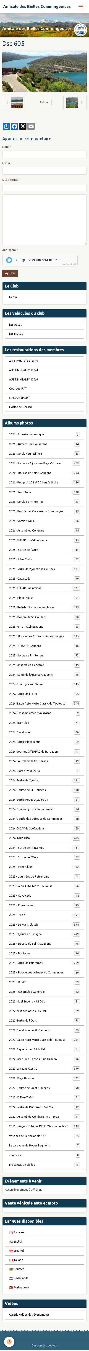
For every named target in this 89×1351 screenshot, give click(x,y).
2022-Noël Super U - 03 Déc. (44, 1001)
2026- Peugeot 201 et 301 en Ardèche (44, 482)
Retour (44, 102)
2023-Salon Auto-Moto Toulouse (44, 886)
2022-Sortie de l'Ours (44, 1020)
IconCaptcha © (69, 264)
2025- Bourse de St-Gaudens (44, 617)
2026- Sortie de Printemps (44, 501)
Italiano (18, 1259)
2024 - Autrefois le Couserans (44, 761)
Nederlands (20, 1278)
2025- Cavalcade (44, 578)
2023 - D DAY (44, 982)
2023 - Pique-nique (44, 905)
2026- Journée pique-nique (44, 434)
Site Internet (10, 179)
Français (18, 1232)
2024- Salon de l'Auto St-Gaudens (44, 674)
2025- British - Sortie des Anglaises (44, 607)
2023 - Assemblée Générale (44, 991)
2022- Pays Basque (44, 1078)
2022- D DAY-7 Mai (44, 1097)
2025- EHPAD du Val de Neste (44, 540)
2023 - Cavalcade (44, 895)
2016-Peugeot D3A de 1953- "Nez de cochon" (44, 1126)
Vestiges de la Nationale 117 (44, 1135)
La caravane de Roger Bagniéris (44, 1145)
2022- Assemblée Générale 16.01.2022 (44, 1116)
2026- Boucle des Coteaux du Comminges (44, 511)
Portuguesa (21, 1287)
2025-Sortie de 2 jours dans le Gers (44, 569)
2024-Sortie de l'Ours (44, 694)
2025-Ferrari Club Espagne (44, 626)
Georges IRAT (18, 388)
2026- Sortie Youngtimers (44, 453)
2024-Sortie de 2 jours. (44, 780)
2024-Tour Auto (44, 837)
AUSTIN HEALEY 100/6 (23, 379)
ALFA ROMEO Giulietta (23, 361)
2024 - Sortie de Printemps (44, 847)
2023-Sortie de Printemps (44, 962)
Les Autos (15, 324)
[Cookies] (9, 1342)
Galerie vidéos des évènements (29, 1314)
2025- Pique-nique (44, 597)
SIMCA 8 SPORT (19, 397)
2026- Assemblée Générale (44, 530)
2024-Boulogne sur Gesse (44, 684)
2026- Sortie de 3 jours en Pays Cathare (44, 463)
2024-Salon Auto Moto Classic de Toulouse (44, 703)
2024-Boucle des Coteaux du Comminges (44, 818)
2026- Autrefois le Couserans (44, 444)
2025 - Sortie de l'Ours (44, 549)
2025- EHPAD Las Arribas (44, 588)
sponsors (44, 1155)
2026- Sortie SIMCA (44, 520)
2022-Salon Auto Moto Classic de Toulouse (44, 1039)
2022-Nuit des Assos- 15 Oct (44, 1011)
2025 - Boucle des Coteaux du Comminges (44, 636)
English (18, 1241)
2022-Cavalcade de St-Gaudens (44, 1030)
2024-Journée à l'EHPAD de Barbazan (44, 751)
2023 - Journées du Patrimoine (44, 876)
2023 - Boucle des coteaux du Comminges (44, 972)
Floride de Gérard (20, 406)
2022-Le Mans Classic (44, 1068)
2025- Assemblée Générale (44, 664)
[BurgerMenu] (81, 6)
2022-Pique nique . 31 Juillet (44, 1049)
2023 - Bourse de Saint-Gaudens (44, 943)
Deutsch (18, 1269)
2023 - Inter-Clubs (44, 866)
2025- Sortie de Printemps (44, 655)
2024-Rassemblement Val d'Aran (44, 713)
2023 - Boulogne (44, 953)
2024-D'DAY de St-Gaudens (44, 828)
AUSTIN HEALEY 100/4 (23, 370)
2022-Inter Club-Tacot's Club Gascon (44, 1059)
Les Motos (16, 333)
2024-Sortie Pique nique (44, 741)
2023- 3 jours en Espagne (44, 934)
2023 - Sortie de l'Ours (44, 857)
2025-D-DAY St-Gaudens (44, 645)
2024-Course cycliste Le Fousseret (44, 809)
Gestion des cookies (44, 1345)
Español (18, 1250)
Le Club (13, 297)
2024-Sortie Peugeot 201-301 (44, 799)
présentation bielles (44, 1164)
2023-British (44, 914)
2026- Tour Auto (44, 492)
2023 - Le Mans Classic (44, 924)
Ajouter (10, 273)
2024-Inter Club (44, 722)
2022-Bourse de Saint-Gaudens (44, 1087)
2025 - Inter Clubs (44, 559)
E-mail (6, 163)
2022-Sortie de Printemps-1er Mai (44, 1107)
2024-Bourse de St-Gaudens (44, 789)
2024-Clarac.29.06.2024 (44, 770)
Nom (5, 146)
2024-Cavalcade (44, 732)
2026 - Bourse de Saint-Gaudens (44, 472)
